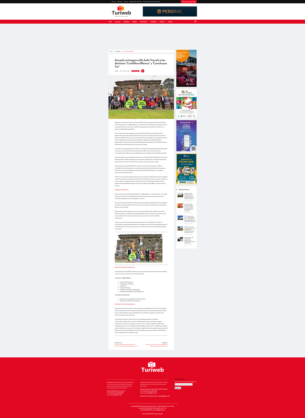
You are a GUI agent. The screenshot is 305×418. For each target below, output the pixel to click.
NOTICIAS (117, 22)
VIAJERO (170, 22)
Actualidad (117, 51)
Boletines (120, 1)
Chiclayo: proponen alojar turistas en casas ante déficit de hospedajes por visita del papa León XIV (189, 229)
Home (111, 51)
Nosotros (114, 1)
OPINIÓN (134, 22)
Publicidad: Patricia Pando (135, 1)
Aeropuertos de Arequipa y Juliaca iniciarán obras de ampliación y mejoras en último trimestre (189, 196)
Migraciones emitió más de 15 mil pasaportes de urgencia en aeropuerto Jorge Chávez (189, 240)
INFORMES (126, 22)
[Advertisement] (152, 38)
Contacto (125, 1)
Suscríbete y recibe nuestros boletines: (185, 382)
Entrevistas (143, 22)
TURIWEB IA (153, 22)
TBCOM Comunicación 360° (155, 414)
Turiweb (116, 71)
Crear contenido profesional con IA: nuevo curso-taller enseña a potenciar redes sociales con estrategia (188, 207)
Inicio (110, 22)
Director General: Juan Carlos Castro (151, 1)
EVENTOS (162, 22)
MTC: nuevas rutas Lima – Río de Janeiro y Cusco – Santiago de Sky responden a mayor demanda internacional (189, 218)
